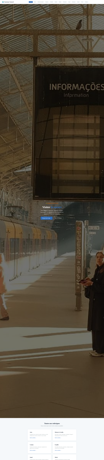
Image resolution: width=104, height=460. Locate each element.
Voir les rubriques (58, 218)
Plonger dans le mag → (46, 218)
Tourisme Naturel (8, 2)
